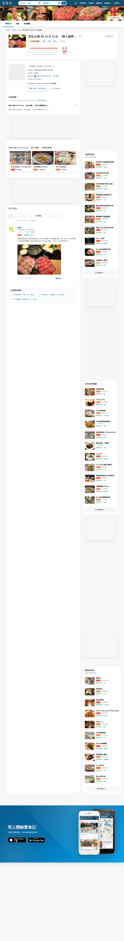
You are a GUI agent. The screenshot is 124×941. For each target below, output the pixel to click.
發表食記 (83, 3)
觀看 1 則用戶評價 (39, 88)
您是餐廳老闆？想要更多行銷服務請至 (41, 83)
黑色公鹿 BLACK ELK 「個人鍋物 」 (53, 36)
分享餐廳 (57, 88)
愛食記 (8, 30)
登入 (76, 3)
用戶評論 (13, 208)
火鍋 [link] (43, 41)
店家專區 (107, 3)
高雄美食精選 (35, 41)
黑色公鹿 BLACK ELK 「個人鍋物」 (48, 76)
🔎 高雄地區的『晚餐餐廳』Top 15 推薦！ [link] (25, 299)
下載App (91, 3)
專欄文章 (99, 3)
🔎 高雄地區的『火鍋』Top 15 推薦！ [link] (23, 294)
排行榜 (117, 3)
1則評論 (64, 53)
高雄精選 (14, 30)
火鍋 (19, 30)
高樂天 (19, 227)
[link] (105, 167)
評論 (17, 23)
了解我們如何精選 (41, 100)
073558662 (37, 79)
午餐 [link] (49, 41)
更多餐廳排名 (99, 272)
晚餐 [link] (55, 41)
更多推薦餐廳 (99, 509)
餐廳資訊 (8, 23)
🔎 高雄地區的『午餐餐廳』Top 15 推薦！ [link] (52, 294)
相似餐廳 (27, 23)
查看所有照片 (116, 18)
